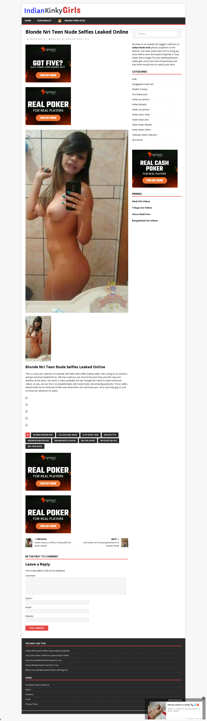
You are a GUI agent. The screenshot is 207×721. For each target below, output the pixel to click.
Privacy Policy (31, 704)
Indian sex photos (141, 109)
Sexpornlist (44, 20)
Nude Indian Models (142, 124)
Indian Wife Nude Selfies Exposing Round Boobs (47, 650)
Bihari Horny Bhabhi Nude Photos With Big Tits (46, 670)
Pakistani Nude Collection (144, 134)
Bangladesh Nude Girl (142, 84)
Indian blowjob (139, 104)
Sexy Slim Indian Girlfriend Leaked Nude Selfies (47, 655)
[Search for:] (157, 33)
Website (29, 616)
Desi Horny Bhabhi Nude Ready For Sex (43, 660)
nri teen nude (35, 446)
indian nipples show (65, 440)
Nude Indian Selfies (74, 39)
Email (28, 607)
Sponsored (137, 139)
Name (28, 598)
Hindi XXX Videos (141, 201)
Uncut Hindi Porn (141, 214)
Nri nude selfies (108, 440)
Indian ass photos (141, 99)
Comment (30, 575)
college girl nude (67, 435)
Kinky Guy (55, 39)
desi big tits (110, 435)
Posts (28, 699)
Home (28, 20)
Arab (134, 79)
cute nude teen (90, 435)
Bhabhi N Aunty (139, 89)
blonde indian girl (43, 435)
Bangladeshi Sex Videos (145, 220)
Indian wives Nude (141, 114)
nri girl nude (88, 440)
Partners (29, 694)
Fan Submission (140, 94)
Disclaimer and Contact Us (37, 684)
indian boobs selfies (38, 440)
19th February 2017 (38, 39)
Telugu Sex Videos (142, 207)
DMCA (28, 689)
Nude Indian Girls (140, 119)
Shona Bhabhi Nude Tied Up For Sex (42, 665)
